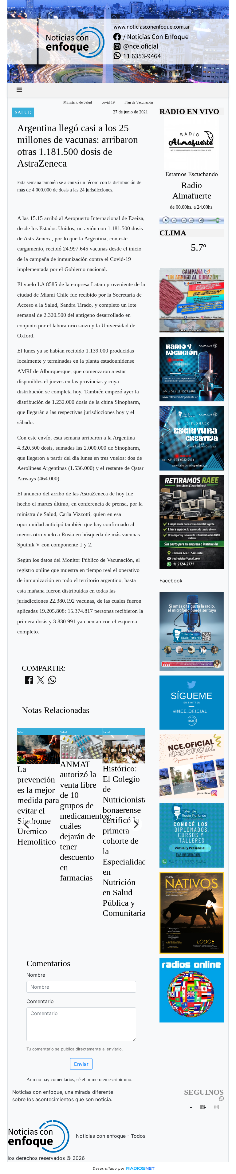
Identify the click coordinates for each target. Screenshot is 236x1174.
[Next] (135, 824)
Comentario (40, 1001)
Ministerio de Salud (77, 102)
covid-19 (108, 102)
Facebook (171, 580)
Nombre (35, 975)
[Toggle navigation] (19, 90)
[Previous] (27, 824)
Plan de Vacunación (138, 102)
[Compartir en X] (40, 682)
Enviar (81, 1064)
